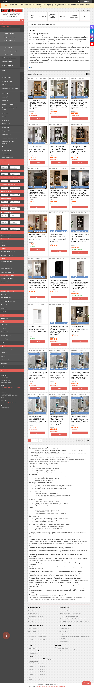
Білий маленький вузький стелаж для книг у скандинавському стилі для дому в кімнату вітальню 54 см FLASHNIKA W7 (79, 420)
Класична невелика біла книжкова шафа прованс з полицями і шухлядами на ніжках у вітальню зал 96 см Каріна (37, 330)
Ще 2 (3, 342)
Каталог (34, 24)
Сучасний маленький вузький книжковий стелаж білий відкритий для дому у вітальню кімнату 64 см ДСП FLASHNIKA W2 (38, 375)
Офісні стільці (6, 154)
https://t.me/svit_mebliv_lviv (9, 402)
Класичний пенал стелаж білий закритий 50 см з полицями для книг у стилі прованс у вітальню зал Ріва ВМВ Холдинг (80, 194)
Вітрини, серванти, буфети (11, 51)
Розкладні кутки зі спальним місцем (70, 613)
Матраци (5, 93)
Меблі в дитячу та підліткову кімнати (10, 89)
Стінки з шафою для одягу (35, 619)
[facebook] (29, 67)
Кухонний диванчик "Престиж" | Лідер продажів (74, 621)
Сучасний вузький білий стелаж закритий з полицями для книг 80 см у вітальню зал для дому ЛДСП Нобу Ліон (38, 149)
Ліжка (4, 84)
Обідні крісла (6, 124)
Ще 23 (4, 311)
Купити (38, 118)
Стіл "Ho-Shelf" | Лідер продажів (37, 634)
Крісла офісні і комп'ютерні (10, 138)
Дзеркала (5, 113)
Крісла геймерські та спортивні (8, 142)
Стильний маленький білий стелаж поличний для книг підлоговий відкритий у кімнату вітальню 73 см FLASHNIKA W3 (58, 375)
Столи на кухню (6, 77)
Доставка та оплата (53, 16)
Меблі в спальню (7, 61)
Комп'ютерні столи (7, 157)
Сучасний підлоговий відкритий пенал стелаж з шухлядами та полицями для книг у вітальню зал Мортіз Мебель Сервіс (59, 238)
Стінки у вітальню (9, 33)
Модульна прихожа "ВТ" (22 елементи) (71, 634)
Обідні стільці (6, 127)
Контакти (42, 16)
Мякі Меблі (5, 97)
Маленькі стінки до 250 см (35, 616)
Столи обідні (6, 120)
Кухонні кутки (6, 74)
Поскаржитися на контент (43, 686)
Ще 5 (3, 366)
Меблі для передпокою (9, 58)
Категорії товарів (6, 26)
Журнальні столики (7, 104)
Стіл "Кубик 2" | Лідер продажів (37, 636)
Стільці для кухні (7, 150)
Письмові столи (6, 134)
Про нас (32, 16)
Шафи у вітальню (8, 54)
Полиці (4, 116)
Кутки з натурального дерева (69, 616)
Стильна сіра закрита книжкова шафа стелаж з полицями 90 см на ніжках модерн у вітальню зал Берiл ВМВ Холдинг (37, 194)
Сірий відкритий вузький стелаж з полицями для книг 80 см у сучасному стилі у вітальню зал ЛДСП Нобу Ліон (59, 149)
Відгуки (63, 16)
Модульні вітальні (33, 613)
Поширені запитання (74, 16)
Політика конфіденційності (58, 686)
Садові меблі (6, 131)
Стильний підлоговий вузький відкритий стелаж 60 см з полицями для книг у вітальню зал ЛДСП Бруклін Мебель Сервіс (59, 194)
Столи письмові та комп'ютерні (7, 66)
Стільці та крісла (7, 81)
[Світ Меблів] (11, 10)
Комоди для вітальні (9, 40)
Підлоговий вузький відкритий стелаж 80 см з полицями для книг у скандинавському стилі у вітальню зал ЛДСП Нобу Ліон (79, 104)
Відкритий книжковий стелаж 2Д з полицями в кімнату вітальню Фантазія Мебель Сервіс (79, 329)
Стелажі (6, 44)
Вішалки (4, 147)
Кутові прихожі (64, 631)
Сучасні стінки (32, 611)
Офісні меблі (5, 100)
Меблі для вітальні (7, 30)
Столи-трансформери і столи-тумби (10, 108)
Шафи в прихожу (65, 628)
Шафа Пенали (8, 47)
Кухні (3, 70)
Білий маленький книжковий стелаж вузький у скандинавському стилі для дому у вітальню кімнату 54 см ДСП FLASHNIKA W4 (80, 375)
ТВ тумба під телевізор (10, 37)
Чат (88, 683)
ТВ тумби (30, 621)
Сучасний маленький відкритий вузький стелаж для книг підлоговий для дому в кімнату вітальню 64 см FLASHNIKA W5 (37, 420)
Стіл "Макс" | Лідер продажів (36, 639)
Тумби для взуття (65, 641)
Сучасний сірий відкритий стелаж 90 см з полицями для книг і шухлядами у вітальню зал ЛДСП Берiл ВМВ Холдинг (79, 149)
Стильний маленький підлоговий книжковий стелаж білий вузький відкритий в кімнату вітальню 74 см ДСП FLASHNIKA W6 (57, 420)
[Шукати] (22, 20)
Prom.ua (56, 684)
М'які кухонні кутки (65, 611)
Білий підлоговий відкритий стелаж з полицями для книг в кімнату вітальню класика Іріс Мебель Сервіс (37, 237)
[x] (31, 67)
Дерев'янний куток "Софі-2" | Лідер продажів (73, 619)
